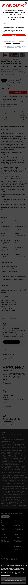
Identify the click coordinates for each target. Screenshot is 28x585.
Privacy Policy (8, 43)
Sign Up (14, 35)
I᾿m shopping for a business (14, 38)
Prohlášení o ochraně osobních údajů (10, 573)
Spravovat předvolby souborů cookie (13, 577)
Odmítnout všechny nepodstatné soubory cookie (13, 580)
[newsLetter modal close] (26, 3)
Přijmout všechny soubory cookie (13, 582)
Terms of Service (16, 43)
